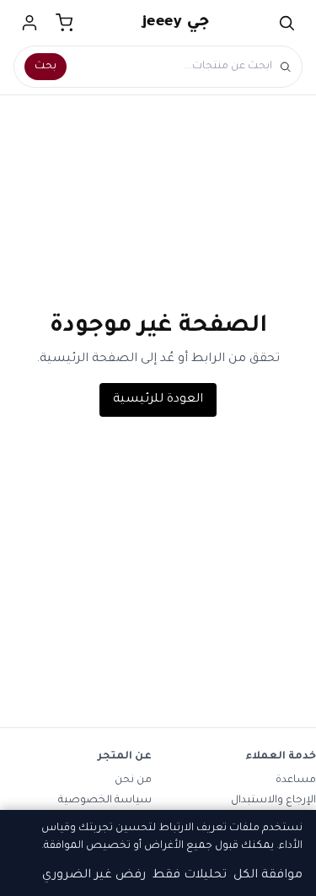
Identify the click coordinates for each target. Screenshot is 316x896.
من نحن (133, 780)
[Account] (29, 23)
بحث (45, 67)
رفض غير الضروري (94, 876)
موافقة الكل (268, 876)
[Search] (286, 23)
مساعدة (296, 780)
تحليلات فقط (190, 876)
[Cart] (65, 23)
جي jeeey (176, 22)
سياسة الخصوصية (105, 801)
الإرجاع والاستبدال (273, 801)
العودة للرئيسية (158, 400)
